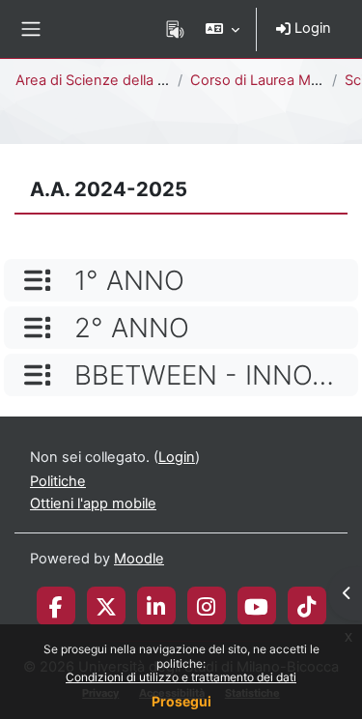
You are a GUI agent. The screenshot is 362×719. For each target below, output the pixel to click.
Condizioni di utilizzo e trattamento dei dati (181, 677)
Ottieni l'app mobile (93, 503)
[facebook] (56, 606)
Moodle (139, 558)
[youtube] (256, 606)
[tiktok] (306, 606)
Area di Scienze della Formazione (125, 80)
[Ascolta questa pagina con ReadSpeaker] (175, 29)
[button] (222, 29)
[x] (106, 606)
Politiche (58, 481)
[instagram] (206, 606)
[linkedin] (156, 606)
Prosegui (181, 701)
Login (311, 28)
